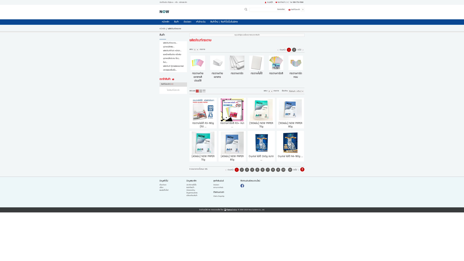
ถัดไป (299, 50)
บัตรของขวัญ (190, 190)
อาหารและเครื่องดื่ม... (170, 70)
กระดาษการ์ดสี (276, 73)
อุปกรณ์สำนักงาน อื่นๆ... (171, 58)
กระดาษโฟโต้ (256, 73)
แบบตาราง (204, 91)
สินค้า (176, 22)
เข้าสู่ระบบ (170, 2)
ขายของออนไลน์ (215, 210)
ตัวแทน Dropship (218, 196)
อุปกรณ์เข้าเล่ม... (169, 47)
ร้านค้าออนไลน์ (203, 210)
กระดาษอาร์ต (237, 73)
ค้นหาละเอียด (281, 9)
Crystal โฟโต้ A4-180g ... (290, 156)
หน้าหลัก (165, 22)
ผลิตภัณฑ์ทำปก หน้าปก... (172, 51)
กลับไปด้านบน (302, 169)
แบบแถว (200, 91)
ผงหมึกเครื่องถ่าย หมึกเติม (172, 54)
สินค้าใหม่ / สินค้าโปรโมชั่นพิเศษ (224, 22)
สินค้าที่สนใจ (283, 2)
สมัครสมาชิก (183, 2)
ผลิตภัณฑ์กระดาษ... (170, 43)
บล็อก (161, 187)
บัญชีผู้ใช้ (270, 2)
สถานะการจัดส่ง (218, 187)
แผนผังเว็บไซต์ (164, 190)
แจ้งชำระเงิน (201, 22)
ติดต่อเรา (187, 22)
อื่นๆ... (165, 62)
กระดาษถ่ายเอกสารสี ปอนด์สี (197, 77)
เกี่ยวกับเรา (163, 185)
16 (290, 170)
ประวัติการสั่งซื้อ (191, 185)
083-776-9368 (298, 2)
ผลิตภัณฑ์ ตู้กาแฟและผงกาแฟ (173, 66)
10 (283, 170)
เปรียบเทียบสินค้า (191, 195)
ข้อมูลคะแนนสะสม (192, 193)
